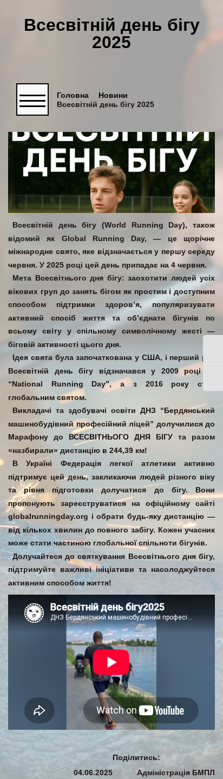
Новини (113, 95)
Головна (73, 95)
